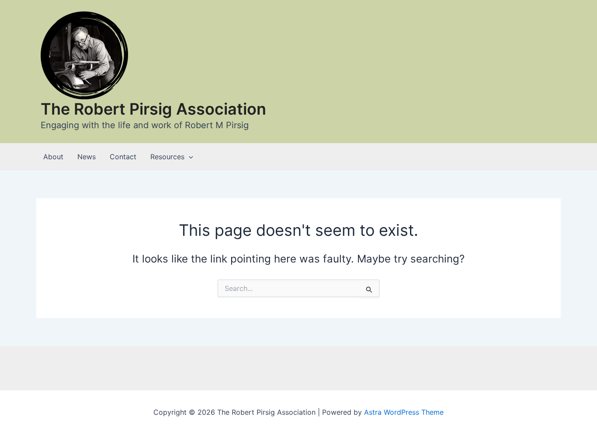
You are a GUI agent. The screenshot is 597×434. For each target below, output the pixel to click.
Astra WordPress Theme (404, 412)
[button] (188, 157)
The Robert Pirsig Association (153, 109)
